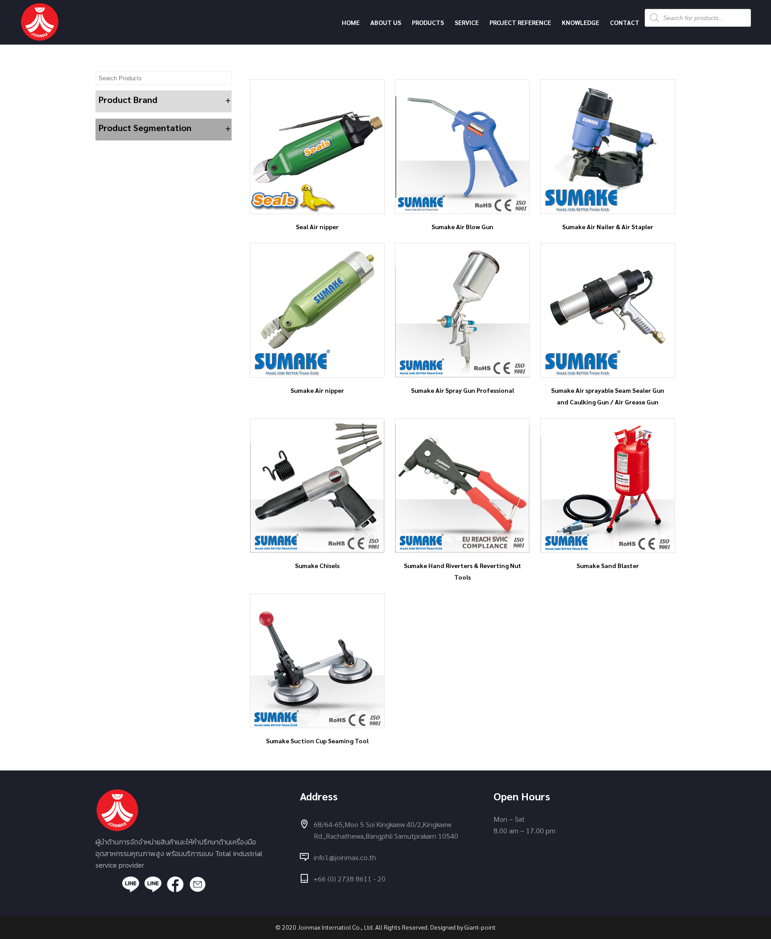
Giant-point (480, 927)
